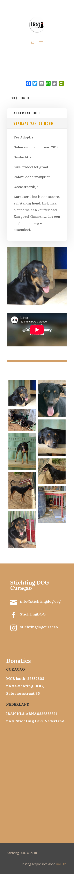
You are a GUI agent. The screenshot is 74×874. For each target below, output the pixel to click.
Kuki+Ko (61, 864)
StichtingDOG (33, 614)
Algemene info (27, 113)
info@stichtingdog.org (40, 601)
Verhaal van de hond (33, 123)
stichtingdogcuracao (39, 627)
